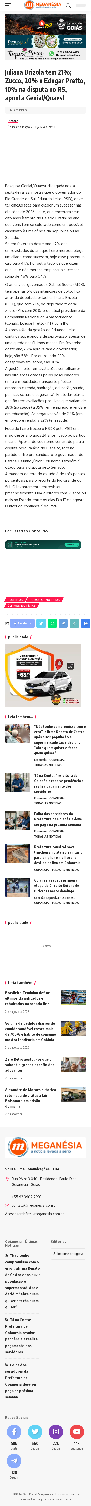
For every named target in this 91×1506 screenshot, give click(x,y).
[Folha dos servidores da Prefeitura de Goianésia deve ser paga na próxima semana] (17, 820)
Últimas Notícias (22, 605)
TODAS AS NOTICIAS (44, 599)
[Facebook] (14, 1437)
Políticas (15, 599)
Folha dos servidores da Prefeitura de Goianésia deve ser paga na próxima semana (58, 819)
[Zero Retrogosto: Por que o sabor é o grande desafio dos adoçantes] (73, 1064)
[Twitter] (35, 1437)
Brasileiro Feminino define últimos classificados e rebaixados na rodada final (27, 998)
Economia (40, 760)
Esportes (68, 898)
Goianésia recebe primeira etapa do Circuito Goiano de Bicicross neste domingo (56, 885)
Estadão (13, 121)
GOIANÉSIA (56, 760)
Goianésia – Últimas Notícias (21, 1243)
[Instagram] (56, 1437)
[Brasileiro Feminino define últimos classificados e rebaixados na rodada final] (73, 997)
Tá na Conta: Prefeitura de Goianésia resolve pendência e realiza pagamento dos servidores (21, 1335)
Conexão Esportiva (46, 898)
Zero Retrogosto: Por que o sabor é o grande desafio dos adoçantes (29, 1064)
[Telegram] (14, 1466)
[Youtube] (76, 1437)
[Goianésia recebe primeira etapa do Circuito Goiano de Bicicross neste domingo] (17, 887)
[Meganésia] (43, 5)
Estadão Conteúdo (30, 531)
